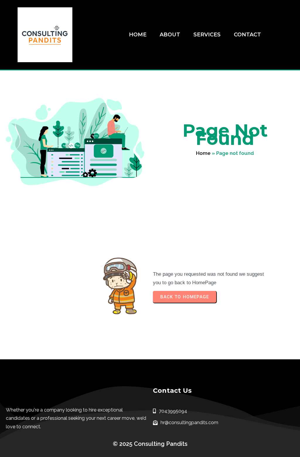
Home (203, 153)
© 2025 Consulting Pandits (150, 443)
